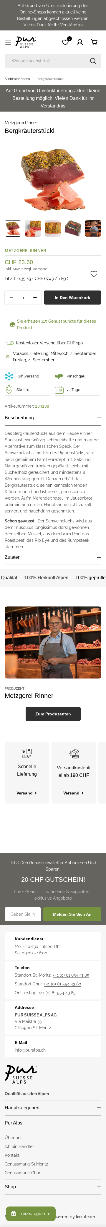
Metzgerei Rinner (21, 122)
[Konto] (80, 42)
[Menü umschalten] (8, 42)
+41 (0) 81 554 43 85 (57, 992)
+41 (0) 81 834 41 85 (71, 975)
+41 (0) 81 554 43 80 (62, 984)
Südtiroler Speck (17, 79)
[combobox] (53, 61)
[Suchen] (93, 60)
